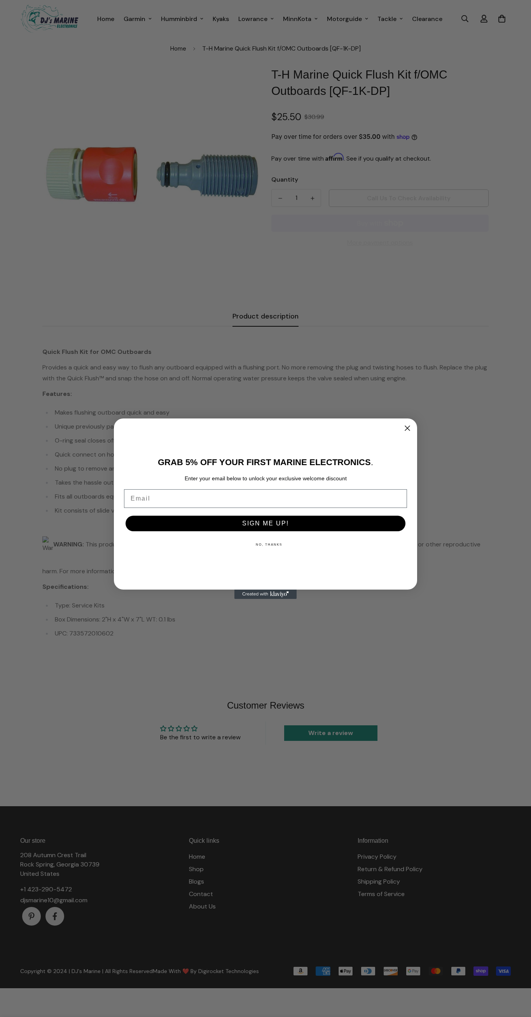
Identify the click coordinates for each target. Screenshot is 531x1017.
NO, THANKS (269, 544)
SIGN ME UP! (265, 523)
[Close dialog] (407, 428)
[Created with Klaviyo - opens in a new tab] (265, 594)
